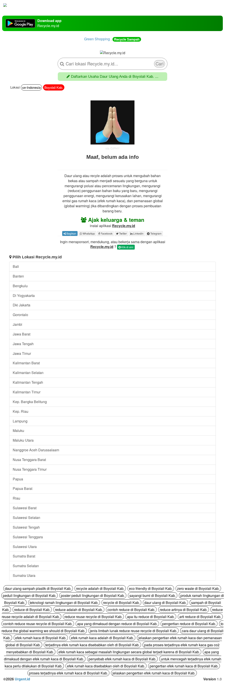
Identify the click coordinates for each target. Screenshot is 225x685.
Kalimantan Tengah (28, 382)
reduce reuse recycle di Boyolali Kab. (93, 616)
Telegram (155, 233)
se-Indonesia (31, 87)
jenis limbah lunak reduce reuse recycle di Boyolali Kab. (133, 630)
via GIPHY (112, 148)
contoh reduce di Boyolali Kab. (131, 609)
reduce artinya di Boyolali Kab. (183, 609)
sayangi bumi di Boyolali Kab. (152, 595)
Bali (16, 266)
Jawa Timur (22, 353)
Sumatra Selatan (26, 565)
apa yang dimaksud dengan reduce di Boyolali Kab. (117, 623)
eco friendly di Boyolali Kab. (150, 588)
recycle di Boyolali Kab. (121, 602)
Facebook (106, 233)
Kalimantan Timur (26, 391)
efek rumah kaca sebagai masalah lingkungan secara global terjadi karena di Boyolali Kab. (129, 651)
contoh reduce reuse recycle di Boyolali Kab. (38, 623)
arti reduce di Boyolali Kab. (200, 616)
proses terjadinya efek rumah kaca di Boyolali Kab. (68, 673)
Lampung (20, 421)
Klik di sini (127, 247)
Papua (18, 478)
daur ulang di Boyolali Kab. (165, 602)
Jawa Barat (21, 334)
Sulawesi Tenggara (28, 536)
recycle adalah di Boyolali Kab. (100, 588)
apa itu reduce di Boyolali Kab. (151, 616)
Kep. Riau (20, 411)
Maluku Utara (23, 440)
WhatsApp (88, 233)
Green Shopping (97, 38)
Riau (16, 498)
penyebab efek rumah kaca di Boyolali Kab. (122, 658)
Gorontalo (20, 314)
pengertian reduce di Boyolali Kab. (189, 623)
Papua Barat (22, 488)
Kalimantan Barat (26, 362)
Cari (159, 63)
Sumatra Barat (24, 556)
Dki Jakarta (21, 304)
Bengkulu (20, 285)
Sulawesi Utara (25, 546)
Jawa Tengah (23, 343)
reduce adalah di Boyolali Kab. (79, 609)
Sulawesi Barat (24, 507)
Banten (18, 276)
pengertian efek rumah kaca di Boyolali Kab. (184, 665)
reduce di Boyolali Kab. (32, 609)
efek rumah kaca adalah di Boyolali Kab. (102, 637)
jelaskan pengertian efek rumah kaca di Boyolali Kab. (153, 673)
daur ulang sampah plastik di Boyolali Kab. (38, 588)
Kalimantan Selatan (28, 372)
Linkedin (137, 233)
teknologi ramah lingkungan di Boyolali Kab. (64, 602)
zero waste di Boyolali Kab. (198, 588)
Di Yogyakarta (24, 295)
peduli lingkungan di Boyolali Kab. (29, 595)
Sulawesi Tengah (26, 527)
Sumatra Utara (24, 575)
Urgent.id (22, 678)
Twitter (122, 233)
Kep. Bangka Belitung (30, 401)
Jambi (17, 324)
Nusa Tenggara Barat (29, 459)
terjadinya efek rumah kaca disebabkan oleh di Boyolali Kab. (92, 644)
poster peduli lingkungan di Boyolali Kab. (93, 595)
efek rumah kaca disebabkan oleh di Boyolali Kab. (106, 665)
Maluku (18, 430)
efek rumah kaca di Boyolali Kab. (40, 637)
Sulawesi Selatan (26, 517)
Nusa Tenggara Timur (30, 469)
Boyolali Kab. (53, 87)
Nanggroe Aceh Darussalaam (36, 449)
